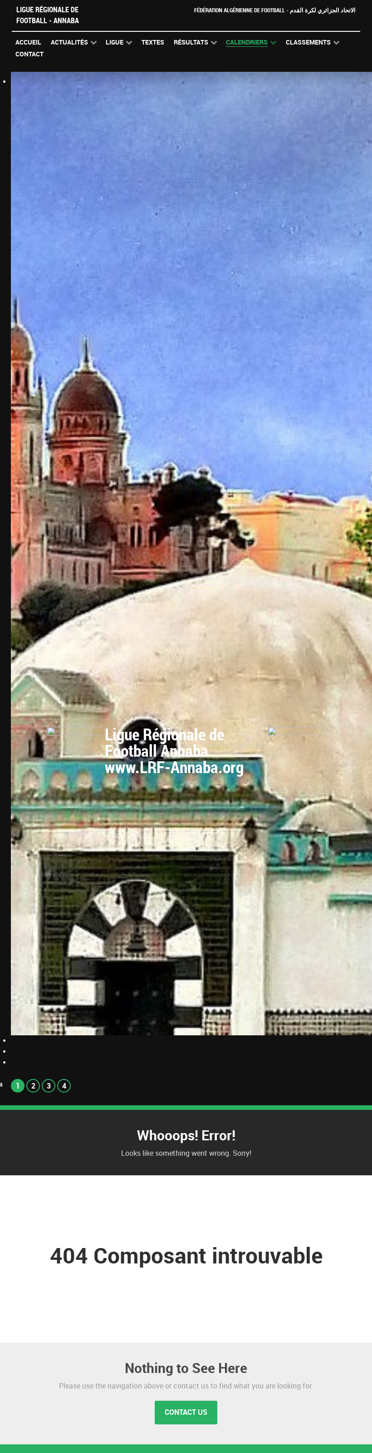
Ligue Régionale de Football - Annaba (47, 15)
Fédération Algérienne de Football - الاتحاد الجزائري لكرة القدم (275, 10)
